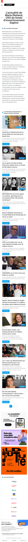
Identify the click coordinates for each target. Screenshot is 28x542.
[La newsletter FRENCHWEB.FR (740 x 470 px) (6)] (14, 427)
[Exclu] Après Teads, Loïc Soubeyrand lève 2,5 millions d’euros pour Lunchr (12, 332)
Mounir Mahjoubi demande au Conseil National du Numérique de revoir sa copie (14, 215)
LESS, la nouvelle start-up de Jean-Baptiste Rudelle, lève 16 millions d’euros (12, 244)
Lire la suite (5, 144)
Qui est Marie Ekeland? (11, 28)
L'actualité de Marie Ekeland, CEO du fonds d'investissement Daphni (14, 17)
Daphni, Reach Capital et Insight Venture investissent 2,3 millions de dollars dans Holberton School (13, 302)
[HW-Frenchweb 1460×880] (14, 444)
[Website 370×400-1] (14, 474)
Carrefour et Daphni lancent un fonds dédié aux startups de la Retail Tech (13, 134)
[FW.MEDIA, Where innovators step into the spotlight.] (9, 5)
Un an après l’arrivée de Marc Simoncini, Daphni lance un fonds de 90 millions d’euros (13, 165)
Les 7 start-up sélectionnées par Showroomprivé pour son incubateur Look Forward (13, 363)
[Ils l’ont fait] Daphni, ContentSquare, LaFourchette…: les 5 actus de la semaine (13, 393)
